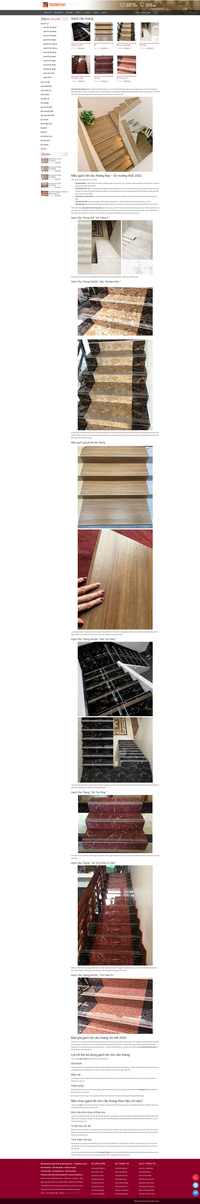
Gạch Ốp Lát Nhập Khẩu (146, 1168)
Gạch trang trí (46, 90)
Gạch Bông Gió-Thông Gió (147, 1186)
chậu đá (43, 149)
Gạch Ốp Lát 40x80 (49, 69)
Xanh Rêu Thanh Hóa (97, 1179)
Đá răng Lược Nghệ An (122, 1190)
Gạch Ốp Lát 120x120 (50, 48)
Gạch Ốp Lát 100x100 (50, 44)
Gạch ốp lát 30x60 (49, 56)
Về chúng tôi (58, 12)
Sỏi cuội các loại (46, 136)
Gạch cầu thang (49, 73)
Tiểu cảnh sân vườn (47, 115)
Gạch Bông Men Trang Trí (146, 1179)
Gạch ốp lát (45, 24)
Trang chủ (47, 12)
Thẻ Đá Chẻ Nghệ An (121, 1172)
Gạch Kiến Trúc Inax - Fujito (147, 1194)
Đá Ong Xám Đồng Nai (98, 1168)
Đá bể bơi (44, 128)
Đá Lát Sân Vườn (46, 107)
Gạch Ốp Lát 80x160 (49, 31)
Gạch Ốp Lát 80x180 (49, 36)
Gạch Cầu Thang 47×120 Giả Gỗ (103, 44)
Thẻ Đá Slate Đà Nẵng (121, 1183)
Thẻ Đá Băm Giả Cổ (120, 1179)
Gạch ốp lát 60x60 (49, 61)
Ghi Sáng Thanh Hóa (97, 1186)
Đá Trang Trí (45, 99)
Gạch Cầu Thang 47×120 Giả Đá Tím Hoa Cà (126, 77)
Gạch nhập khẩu (46, 86)
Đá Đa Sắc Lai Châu (97, 1172)
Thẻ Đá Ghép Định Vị (121, 1186)
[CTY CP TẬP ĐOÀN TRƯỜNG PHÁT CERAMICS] (60, 4)
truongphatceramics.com (72, 1193)
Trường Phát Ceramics (152, 1201)
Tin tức (78, 12)
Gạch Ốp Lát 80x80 (49, 40)
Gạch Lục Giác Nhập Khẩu (146, 1190)
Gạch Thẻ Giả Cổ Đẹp (145, 1175)
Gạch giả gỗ (47, 77)
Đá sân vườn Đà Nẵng (97, 1194)
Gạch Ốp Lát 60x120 (49, 27)
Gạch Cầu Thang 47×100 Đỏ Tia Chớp (103, 77)
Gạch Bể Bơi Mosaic (145, 1172)
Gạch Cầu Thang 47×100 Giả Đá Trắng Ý (149, 44)
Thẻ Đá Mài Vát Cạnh (121, 1175)
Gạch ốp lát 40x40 (49, 65)
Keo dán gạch (45, 140)
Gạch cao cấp (45, 82)
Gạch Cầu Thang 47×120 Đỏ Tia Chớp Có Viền (80, 77)
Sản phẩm (69, 12)
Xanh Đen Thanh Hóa (97, 1183)
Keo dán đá (44, 144)
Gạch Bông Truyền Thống (146, 1183)
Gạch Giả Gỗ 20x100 (49, 52)
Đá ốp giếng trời (46, 124)
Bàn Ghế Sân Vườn (47, 111)
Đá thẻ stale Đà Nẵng (121, 1194)
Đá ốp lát (44, 132)
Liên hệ (104, 12)
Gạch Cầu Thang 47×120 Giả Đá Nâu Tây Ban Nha (126, 44)
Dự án (87, 12)
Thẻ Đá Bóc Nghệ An (121, 1168)
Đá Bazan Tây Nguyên (97, 1190)
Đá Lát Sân (44, 119)
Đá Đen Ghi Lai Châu (97, 1175)
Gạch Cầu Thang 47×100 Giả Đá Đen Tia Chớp (81, 44)
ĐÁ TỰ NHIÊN (45, 103)
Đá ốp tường (45, 94)
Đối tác (96, 12)
